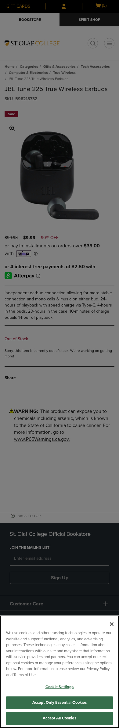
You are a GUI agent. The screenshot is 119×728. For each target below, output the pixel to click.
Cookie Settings (59, 686)
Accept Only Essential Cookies (59, 702)
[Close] (111, 624)
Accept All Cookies (59, 718)
